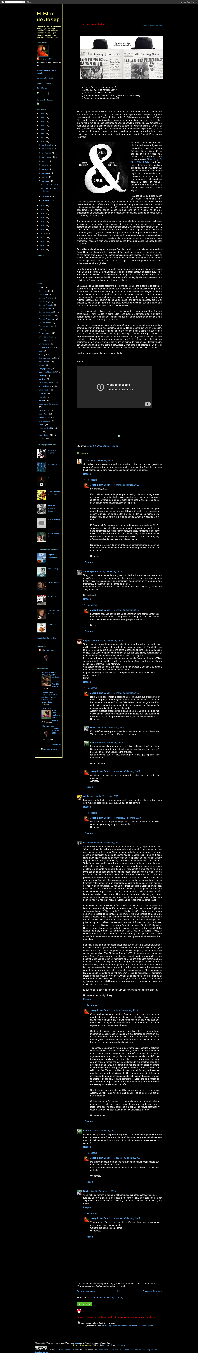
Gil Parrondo (53, 582)
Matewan (52, 596)
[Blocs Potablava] (49, 749)
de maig (45, 173)
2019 (42, 141)
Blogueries (43, 291)
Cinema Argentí (45, 305)
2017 (42, 209)
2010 (42, 237)
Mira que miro (47, 650)
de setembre (47, 157)
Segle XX (43, 410)
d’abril (45, 177)
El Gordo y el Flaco (94, 24)
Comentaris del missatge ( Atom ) (107, 1297)
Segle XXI (92, 446)
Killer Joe (52, 624)
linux (77, 1343)
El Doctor (88, 842)
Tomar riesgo (53, 568)
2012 (42, 229)
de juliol (45, 165)
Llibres (42, 365)
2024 (42, 121)
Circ (41, 330)
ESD (41, 351)
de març (45, 181)
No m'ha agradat (46, 383)
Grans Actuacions (46, 358)
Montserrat (52, 464)
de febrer (46, 196)
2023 (42, 125)
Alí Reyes (88, 796)
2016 (42, 213)
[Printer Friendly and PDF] (84, 1304)
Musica (42, 376)
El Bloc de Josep (48, 16)
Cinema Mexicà (45, 326)
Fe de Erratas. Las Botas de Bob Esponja (56, 715)
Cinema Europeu (46, 315)
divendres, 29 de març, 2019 (110, 727)
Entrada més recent (86, 1291)
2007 (42, 249)
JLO (85, 460)
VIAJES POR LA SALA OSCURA (48, 674)
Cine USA (43, 294)
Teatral (42, 424)
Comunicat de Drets (45, 78)
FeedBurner (42, 88)
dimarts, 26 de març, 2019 (100, 460)
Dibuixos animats (46, 337)
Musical (42, 379)
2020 (42, 137)
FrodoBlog (46, 708)
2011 (42, 233)
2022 (42, 129)
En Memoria (44, 344)
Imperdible (43, 361)
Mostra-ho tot (56, 744)
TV (40, 431)
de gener (46, 200)
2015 (42, 217)
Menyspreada (45, 368)
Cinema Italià (44, 323)
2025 (42, 117)
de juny (45, 169)
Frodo (93, 742)
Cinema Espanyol (46, 312)
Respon (87, 474)
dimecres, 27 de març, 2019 (127, 818)
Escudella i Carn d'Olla (46, 638)
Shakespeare (45, 421)
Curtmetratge (45, 333)
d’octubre (46, 153)
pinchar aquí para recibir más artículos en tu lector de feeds (127, 1326)
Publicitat (43, 397)
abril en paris (89, 571)
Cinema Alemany (46, 298)
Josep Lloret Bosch (100, 485)
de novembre (48, 149)
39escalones (47, 693)
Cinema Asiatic (45, 308)
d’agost (45, 161)
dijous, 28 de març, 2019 (126, 1010)
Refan (41, 400)
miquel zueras (90, 640)
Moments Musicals (47, 372)
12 (49, 478)
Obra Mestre (44, 390)
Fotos (41, 354)
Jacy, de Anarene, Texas (52, 508)
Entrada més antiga (152, 1291)
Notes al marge (45, 386)
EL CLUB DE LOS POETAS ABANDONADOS (55, 681)
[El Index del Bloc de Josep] (38, 104)
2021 (42, 133)
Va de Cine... (104, 446)
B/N (40, 287)
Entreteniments (45, 347)
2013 (42, 225)
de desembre (48, 145)
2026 (42, 113)
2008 (42, 246)
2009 (42, 241)
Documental (44, 340)
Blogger (105, 1345)
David (93, 727)
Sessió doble (44, 417)
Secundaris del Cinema (49, 404)
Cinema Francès (46, 319)
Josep (122, 1345)
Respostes (92, 480)
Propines (43, 393)
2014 (42, 221)
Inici (119, 1291)
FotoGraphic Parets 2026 (56, 730)
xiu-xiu (115, 446)
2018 (42, 205)
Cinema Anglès (45, 301)
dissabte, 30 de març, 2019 (110, 742)
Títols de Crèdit (45, 428)
